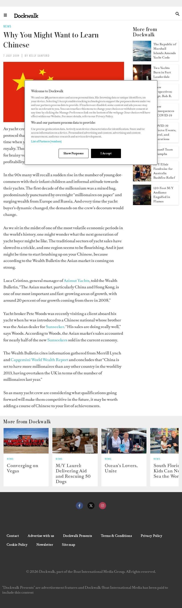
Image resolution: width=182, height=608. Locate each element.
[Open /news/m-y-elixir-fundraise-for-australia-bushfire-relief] (142, 180)
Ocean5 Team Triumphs (163, 151)
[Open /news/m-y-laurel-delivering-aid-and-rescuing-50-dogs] (74, 440)
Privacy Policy (151, 536)
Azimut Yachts (76, 280)
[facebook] (79, 505)
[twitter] (91, 505)
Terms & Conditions (116, 536)
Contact (13, 536)
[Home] (26, 15)
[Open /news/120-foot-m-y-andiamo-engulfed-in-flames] (142, 203)
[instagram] (102, 505)
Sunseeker (55, 326)
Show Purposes (73, 153)
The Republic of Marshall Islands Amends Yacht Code (164, 51)
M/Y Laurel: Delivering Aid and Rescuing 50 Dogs (73, 473)
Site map (68, 544)
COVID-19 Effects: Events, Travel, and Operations (164, 132)
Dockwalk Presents (77, 536)
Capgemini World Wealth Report (39, 359)
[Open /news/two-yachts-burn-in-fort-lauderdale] (142, 79)
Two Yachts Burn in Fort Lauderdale (162, 72)
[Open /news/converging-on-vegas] (26, 440)
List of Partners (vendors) (46, 141)
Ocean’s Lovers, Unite (121, 468)
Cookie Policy (17, 544)
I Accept (106, 153)
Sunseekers (57, 340)
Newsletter (44, 544)
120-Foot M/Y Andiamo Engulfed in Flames (163, 194)
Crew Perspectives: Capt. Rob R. (162, 91)
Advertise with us (41, 536)
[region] (91, 122)
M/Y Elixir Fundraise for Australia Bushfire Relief (164, 171)
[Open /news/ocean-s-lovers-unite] (123, 440)
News (10, 459)
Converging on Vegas (22, 468)
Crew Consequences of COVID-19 (163, 110)
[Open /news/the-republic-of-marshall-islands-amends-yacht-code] (142, 60)
